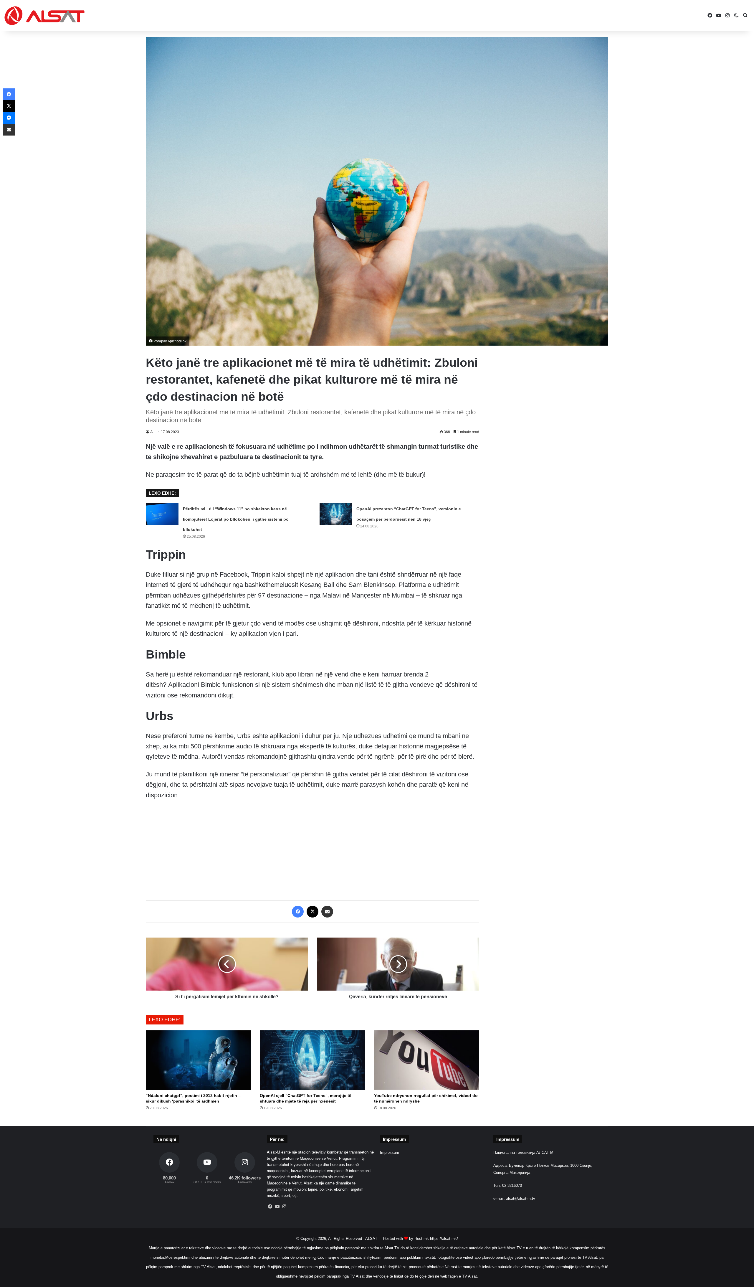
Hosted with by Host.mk (406, 1238)
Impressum (389, 1152)
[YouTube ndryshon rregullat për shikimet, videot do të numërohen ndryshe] (426, 1060)
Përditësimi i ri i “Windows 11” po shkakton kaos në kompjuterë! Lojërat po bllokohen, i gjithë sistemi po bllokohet (236, 519)
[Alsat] (44, 15)
